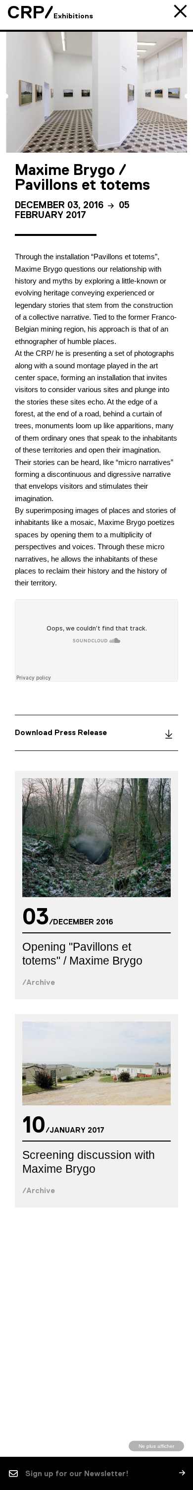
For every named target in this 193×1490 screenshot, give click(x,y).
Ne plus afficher (156, 1445)
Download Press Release (61, 732)
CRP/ (30, 12)
